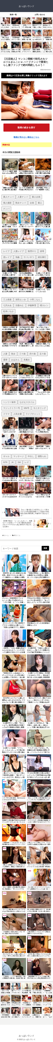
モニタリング (39, 408)
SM (19, 462)
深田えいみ (20, 299)
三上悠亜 (7, 299)
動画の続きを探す (26, 127)
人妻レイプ (18, 251)
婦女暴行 (42, 257)
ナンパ (6, 209)
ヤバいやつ (29, 257)
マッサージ (18, 456)
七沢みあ (7, 305)
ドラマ (6, 414)
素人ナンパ (8, 197)
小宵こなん (35, 299)
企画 (32, 203)
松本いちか (8, 311)
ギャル (6, 456)
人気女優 (17, 414)
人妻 (5, 354)
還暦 (5, 359)
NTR (5, 462)
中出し (31, 456)
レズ (27, 462)
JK (12, 462)
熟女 (13, 354)
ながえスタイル (27, 402)
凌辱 (42, 251)
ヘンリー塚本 (9, 402)
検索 (45, 548)
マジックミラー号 (11, 408)
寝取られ (42, 456)
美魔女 (27, 359)
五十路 (43, 354)
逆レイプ (7, 257)
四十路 (32, 354)
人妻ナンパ (23, 197)
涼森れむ (19, 305)
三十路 (22, 354)
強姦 (17, 257)
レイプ (6, 251)
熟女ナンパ (20, 203)
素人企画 (36, 197)
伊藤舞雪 (32, 305)
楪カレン (44, 305)
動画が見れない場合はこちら (26, 137)
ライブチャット (33, 414)
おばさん (15, 359)
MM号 (26, 408)
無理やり (32, 251)
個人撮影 (7, 203)
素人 (40, 203)
